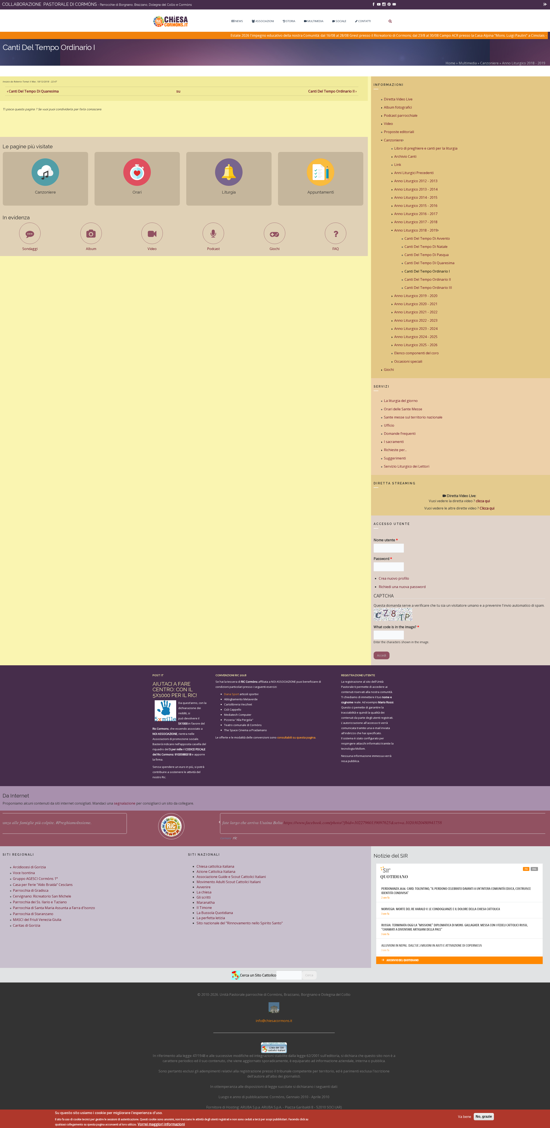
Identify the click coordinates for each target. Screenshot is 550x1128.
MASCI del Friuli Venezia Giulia (37, 919)
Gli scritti (204, 897)
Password (383, 558)
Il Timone (204, 907)
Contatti (364, 21)
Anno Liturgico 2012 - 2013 (415, 181)
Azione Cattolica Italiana (216, 871)
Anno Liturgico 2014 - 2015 (415, 197)
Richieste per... (395, 449)
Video (152, 248)
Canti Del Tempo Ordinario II (428, 279)
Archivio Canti (405, 156)
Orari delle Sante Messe (403, 409)
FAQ (335, 248)
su (178, 91)
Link (397, 164)
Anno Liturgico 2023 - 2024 (415, 328)
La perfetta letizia (211, 918)
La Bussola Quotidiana (215, 912)
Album (91, 248)
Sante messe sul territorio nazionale (413, 417)
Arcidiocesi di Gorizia (29, 867)
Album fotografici (398, 107)
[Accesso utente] (545, 4)
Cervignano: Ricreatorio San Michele (42, 896)
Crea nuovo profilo (394, 578)
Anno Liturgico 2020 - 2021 (415, 304)
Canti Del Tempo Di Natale (426, 246)
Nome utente (386, 540)
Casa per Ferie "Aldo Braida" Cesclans (43, 884)
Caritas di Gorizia (26, 925)
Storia (290, 21)
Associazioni (264, 21)
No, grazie (484, 1116)
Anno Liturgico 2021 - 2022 (415, 312)
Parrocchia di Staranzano (33, 913)
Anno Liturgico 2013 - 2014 (415, 189)
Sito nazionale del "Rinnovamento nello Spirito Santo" (240, 923)
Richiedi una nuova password (402, 586)
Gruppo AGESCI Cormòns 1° (35, 878)
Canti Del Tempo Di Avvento (427, 238)
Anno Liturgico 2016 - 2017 (415, 213)
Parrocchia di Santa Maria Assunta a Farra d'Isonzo (54, 907)
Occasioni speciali (408, 361)
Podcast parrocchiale (400, 115)
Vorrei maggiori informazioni (161, 1124)
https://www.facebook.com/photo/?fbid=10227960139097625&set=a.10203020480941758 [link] (236, 822)
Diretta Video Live (398, 99)
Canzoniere (489, 63)
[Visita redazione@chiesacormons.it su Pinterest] (389, 4)
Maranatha (206, 902)
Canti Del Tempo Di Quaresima (429, 263)
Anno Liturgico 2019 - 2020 (415, 295)
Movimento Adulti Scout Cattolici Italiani (229, 881)
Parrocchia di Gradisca (30, 890)
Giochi (275, 248)
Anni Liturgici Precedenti (414, 172)
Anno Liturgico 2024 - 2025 (415, 336)
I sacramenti (394, 441)
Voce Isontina (24, 872)
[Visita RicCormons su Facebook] (373, 4)
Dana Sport (231, 694)
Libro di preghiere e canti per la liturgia (425, 148)
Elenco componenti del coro (416, 353)
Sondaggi (30, 248)
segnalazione (124, 803)
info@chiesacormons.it (274, 1020)
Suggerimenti (395, 458)
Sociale (340, 21)
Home (450, 63)
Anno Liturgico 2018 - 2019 (523, 63)
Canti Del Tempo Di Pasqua (427, 254)
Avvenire (204, 887)
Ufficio (389, 425)
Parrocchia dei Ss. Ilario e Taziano (40, 902)
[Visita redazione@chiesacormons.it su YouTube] (378, 4)
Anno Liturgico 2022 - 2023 (415, 320)
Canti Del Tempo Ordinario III (428, 287)
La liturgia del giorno (401, 400)
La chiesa (204, 892)
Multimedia (315, 21)
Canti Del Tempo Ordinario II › (332, 91)
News (239, 21)
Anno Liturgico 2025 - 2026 (415, 345)
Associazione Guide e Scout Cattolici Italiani (231, 876)
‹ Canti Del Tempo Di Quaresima (33, 91)
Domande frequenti (400, 433)
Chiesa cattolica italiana (215, 866)
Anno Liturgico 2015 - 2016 (415, 205)
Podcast (213, 248)
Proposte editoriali (399, 131)
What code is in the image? (396, 627)
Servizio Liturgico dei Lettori (406, 466)
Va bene (464, 1116)
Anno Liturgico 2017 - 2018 (415, 222)
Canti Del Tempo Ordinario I (427, 271)
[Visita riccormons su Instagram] (384, 4)
